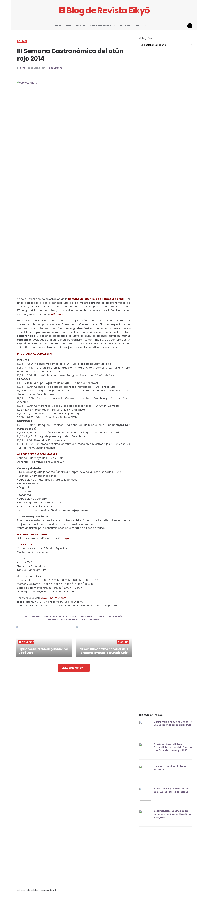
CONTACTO (140, 25)
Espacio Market (87, 617)
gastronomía (115, 617)
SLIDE (82, 620)
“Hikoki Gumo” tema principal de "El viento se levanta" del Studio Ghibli (104, 651)
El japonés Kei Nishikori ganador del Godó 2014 (43, 651)
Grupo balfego (56, 620)
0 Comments (55, 68)
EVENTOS (22, 41)
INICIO (58, 25)
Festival (101, 617)
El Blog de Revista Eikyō (104, 10)
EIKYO (22, 68)
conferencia (69, 617)
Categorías (145, 38)
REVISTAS (80, 25)
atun (45, 617)
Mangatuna (72, 620)
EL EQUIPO (125, 25)
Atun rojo (55, 617)
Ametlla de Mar (32, 617)
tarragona (93, 620)
